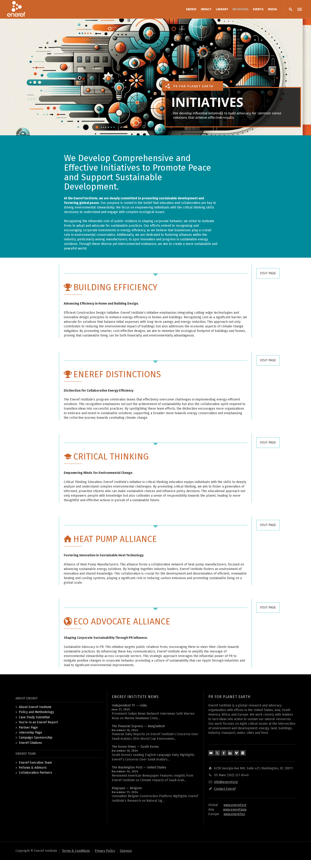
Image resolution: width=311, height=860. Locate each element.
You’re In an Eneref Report (38, 722)
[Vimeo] (236, 753)
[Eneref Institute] (16, 9)
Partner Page (28, 727)
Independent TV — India (129, 705)
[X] (217, 753)
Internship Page (30, 732)
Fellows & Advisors (33, 768)
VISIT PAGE (268, 273)
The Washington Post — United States (139, 767)
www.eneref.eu (234, 814)
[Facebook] (224, 753)
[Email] (211, 753)
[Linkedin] (230, 753)
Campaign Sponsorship (35, 737)
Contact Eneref (225, 789)
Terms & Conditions (76, 851)
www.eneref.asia (234, 809)
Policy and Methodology (36, 712)
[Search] (290, 9)
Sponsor (126, 851)
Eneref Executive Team (35, 763)
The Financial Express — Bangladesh (138, 726)
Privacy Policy (105, 851)
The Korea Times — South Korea (135, 747)
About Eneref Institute (35, 707)
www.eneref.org (235, 805)
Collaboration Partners (35, 773)
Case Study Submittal (34, 717)
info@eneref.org (226, 782)
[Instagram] (243, 753)
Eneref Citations (30, 743)
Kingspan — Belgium (127, 788)
